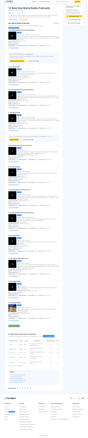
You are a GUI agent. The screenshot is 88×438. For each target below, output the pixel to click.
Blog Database (23, 409)
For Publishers (42, 406)
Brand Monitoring (55, 406)
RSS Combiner (54, 414)
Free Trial (77, 1)
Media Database (43, 411)
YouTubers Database (24, 419)
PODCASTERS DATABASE (44, 1)
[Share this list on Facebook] (12, 13)
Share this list (12, 388)
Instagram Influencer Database (26, 424)
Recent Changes (77, 411)
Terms (5, 419)
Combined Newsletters (56, 409)
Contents (21, 10)
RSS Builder (53, 416)
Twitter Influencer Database (26, 426)
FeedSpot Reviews (8, 414)
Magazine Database (24, 414)
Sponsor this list (24, 19)
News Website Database (25, 421)
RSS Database (22, 406)
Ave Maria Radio (12, 15)
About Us (6, 406)
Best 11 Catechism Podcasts (17, 378)
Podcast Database (23, 411)
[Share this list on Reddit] (19, 13)
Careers (9, 411)
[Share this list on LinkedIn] (17, 13)
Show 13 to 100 (15, 326)
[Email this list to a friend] (22, 13)
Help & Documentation (78, 409)
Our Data (6, 409)
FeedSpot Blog (76, 416)
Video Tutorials (76, 406)
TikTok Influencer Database (26, 429)
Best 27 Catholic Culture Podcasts (18, 374)
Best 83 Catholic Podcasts (16, 376)
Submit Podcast (13, 19)
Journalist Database (24, 416)
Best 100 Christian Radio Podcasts (18, 380)
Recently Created (77, 414)
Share (9, 13)
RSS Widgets (54, 411)
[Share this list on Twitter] (15, 13)
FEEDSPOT (34, 1)
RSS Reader (41, 409)
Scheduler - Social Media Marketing (59, 419)
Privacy (6, 416)
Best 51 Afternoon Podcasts (17, 382)
